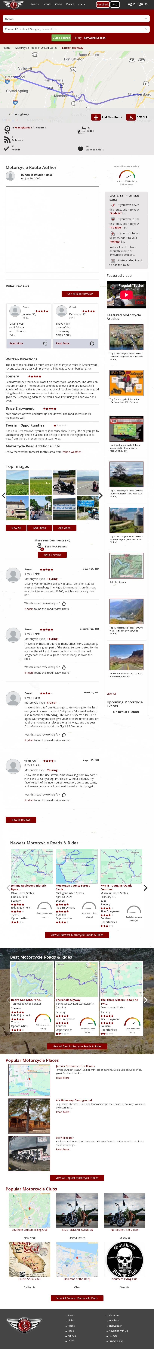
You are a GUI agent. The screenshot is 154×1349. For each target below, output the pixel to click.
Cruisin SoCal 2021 (29, 1279)
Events (71, 1315)
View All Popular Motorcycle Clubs (77, 1298)
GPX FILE (142, 117)
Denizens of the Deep (77, 1279)
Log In (131, 4)
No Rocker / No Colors (125, 1229)
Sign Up (142, 4)
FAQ (115, 4)
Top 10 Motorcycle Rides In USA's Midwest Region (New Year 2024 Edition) (126, 539)
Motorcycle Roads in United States (36, 47)
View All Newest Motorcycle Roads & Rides (77, 935)
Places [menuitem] (70, 4)
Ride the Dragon (117, 582)
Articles (72, 1336)
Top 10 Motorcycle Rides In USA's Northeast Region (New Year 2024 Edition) (126, 356)
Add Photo (39, 528)
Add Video (64, 528)
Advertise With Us (118, 1330)
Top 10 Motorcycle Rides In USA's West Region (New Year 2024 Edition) (126, 630)
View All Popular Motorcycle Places (77, 1178)
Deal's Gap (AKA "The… (26, 1000)
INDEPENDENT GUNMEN (77, 1229)
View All (111, 693)
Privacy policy (116, 1341)
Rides (71, 1330)
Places (71, 1325)
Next (100, 495)
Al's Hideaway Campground (74, 1100)
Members (114, 1320)
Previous (4, 495)
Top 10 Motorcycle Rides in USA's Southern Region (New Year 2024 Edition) (126, 493)
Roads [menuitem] (34, 4)
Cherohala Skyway (68, 1000)
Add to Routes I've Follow (113, 232)
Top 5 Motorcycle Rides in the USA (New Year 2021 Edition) (124, 401)
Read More (16, 343)
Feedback (103, 4)
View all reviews (20, 819)
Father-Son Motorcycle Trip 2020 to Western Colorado (125, 675)
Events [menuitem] (46, 4)
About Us (114, 1315)
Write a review (52, 554)
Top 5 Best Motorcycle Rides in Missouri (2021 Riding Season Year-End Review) (124, 447)
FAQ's (71, 1341)
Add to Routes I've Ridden (113, 204)
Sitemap (113, 1336)
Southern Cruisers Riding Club (30, 1229)
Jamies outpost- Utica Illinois (75, 1066)
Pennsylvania (22, 127)
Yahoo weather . (72, 452)
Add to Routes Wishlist (113, 218)
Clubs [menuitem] (58, 4)
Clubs (71, 1320)
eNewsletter (115, 1325)
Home (6, 47)
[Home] (24, 1318)
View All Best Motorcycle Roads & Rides (77, 1046)
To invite (113, 261)
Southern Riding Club (124, 1279)
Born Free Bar (65, 1137)
